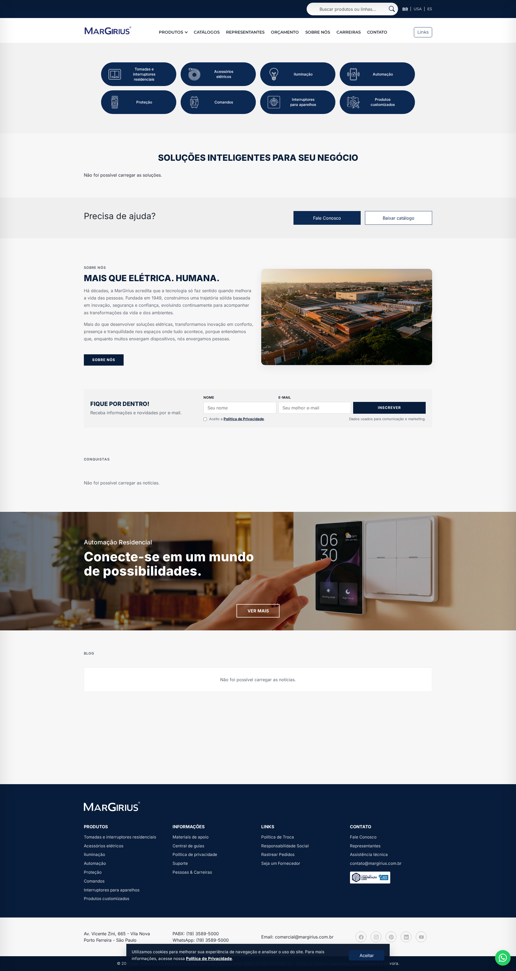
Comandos (94, 881)
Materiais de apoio (191, 837)
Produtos (171, 32)
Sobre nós (317, 32)
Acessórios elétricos (103, 845)
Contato (377, 32)
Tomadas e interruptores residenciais (120, 837)
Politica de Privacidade (244, 419)
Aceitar (367, 955)
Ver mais (258, 610)
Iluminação (94, 854)
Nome (208, 397)
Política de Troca (277, 837)
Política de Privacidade (209, 958)
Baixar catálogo (398, 218)
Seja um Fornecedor (280, 863)
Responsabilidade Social (285, 845)
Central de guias (188, 845)
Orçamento (285, 32)
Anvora (391, 963)
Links (423, 32)
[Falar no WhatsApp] (503, 958)
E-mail (284, 397)
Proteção (93, 872)
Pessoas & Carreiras (192, 872)
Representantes (245, 32)
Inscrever (389, 407)
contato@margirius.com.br (376, 863)
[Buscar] (392, 9)
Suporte (180, 863)
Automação (95, 863)
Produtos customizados (106, 898)
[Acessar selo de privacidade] (370, 878)
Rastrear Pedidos (278, 854)
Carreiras (348, 32)
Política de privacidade (195, 854)
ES (429, 9)
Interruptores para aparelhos (111, 890)
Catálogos (207, 32)
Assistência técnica (369, 854)
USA (418, 9)
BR (405, 9)
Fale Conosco (327, 218)
